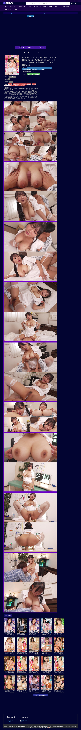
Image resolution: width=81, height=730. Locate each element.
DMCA (22, 721)
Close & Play (30, 16)
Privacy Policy (24, 720)
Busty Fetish (42, 68)
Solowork (35, 69)
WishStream (23, 47)
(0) (24, 52)
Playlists (30, 6)
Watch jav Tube (10, 720)
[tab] (8, 615)
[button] (76, 1)
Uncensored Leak (65, 6)
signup (68, 1)
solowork (16, 85)
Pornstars (50, 6)
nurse (34, 84)
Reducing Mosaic (27, 69)
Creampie (49, 68)
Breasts (35, 68)
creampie (23, 84)
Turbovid (18, 47)
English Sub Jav (9, 9)
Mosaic (16, 9)
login (73, 1)
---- (9, 79)
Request (57, 6)
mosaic (29, 84)
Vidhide (29, 47)
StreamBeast (35, 47)
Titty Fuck (41, 69)
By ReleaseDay (13, 6)
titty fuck (22, 85)
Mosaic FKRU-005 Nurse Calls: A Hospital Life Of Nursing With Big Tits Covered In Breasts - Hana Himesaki (43, 13)
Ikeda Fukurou (13, 76)
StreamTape (42, 47)
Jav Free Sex (9, 722)
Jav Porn (9, 721)
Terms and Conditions (25, 719)
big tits (10, 84)
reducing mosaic (8, 85)
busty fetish (16, 84)
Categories (43, 6)
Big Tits (30, 68)
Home (6, 6)
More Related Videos (41, 695)
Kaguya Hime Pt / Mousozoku (33, 74)
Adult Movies (17, 13)
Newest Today (22, 6)
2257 (22, 722)
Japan (11, 81)
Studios (36, 6)
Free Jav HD (9, 719)
